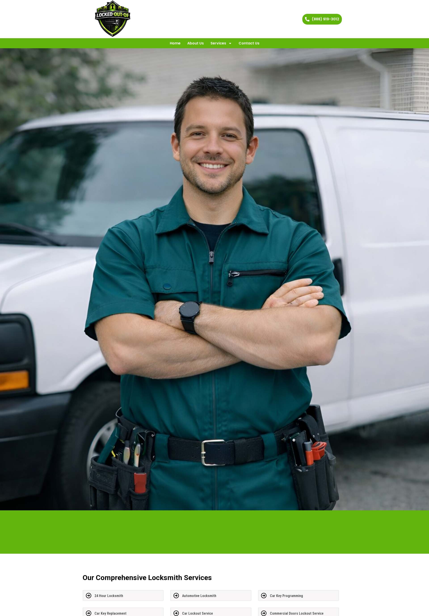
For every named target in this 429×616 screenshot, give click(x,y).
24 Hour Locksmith (109, 596)
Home (175, 43)
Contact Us (249, 43)
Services (218, 43)
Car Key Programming (286, 596)
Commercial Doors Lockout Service (297, 613)
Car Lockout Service (197, 613)
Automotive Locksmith (199, 596)
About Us (195, 43)
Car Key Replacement (110, 613)
